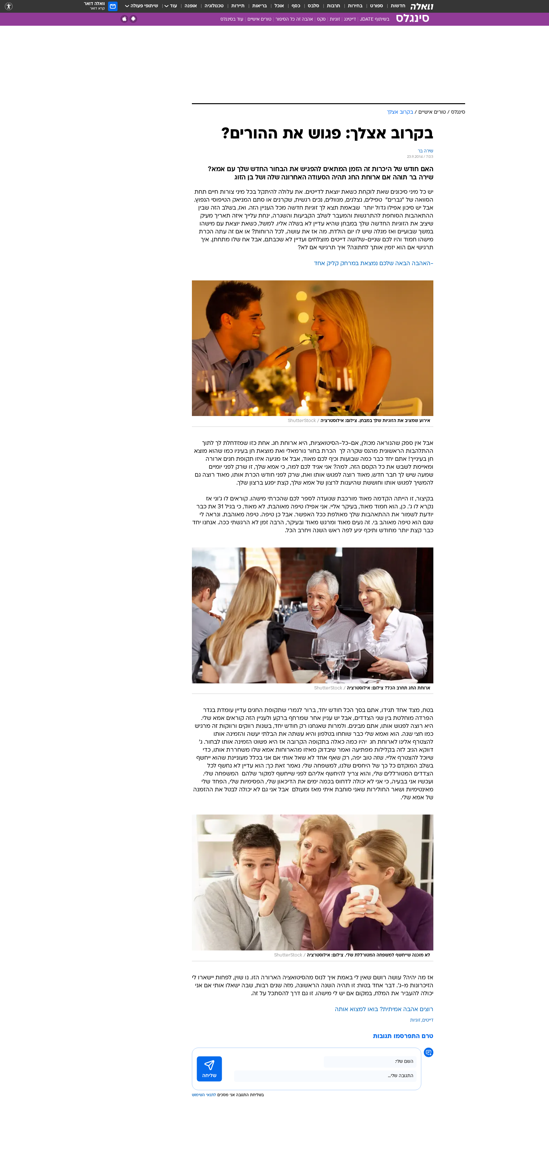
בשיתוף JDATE (374, 19)
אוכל (279, 6)
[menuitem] (394, 6)
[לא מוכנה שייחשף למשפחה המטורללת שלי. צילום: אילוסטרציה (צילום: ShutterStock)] (312, 888)
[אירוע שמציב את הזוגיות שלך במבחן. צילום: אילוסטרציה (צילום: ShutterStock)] (312, 353)
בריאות (259, 6)
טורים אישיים (259, 19)
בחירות (355, 6)
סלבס (313, 6)
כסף (296, 6)
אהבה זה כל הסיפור (294, 19)
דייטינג (350, 19)
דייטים (427, 1020)
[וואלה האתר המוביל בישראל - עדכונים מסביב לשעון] (421, 6)
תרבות (333, 6)
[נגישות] (9, 6)
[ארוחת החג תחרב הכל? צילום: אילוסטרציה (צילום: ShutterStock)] (312, 620)
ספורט (376, 6)
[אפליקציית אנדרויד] (133, 19)
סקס (321, 19)
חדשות (398, 6)
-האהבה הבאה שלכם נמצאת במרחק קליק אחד (373, 264)
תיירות (238, 6)
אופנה (191, 6)
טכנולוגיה (214, 6)
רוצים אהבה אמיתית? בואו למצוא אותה (384, 1010)
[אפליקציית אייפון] (124, 19)
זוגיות (335, 19)
